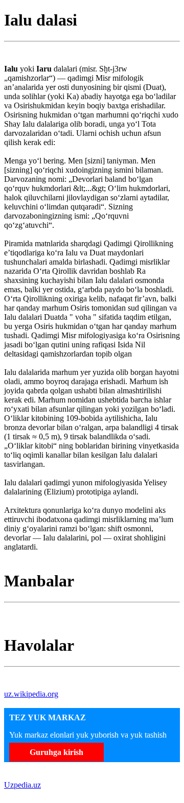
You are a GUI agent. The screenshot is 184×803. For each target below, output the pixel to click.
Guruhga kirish (56, 752)
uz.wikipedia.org (31, 694)
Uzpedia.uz (22, 785)
